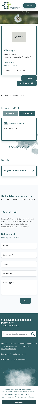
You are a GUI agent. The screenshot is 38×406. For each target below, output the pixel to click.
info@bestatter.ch (8, 349)
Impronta (5, 354)
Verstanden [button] (19, 402)
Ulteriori (26, 113)
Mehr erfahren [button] (29, 397)
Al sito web (25, 83)
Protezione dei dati (18, 354)
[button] (10, 147)
